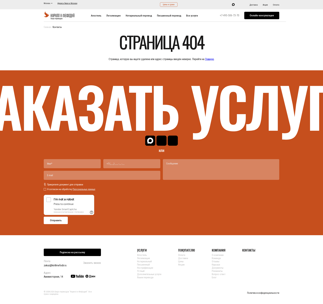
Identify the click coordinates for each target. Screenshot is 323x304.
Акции (265, 5)
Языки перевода (145, 277)
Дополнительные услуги (149, 274)
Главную (209, 59)
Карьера (216, 264)
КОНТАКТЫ (248, 250)
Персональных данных (84, 189)
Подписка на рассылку (72, 252)
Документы (217, 267)
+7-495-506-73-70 (229, 15)
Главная (47, 27)
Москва (47, 3)
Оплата (276, 5)
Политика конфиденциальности (263, 293)
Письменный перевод (169, 15)
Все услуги (192, 15)
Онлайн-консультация (262, 15)
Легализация (113, 15)
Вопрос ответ (218, 274)
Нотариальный (144, 261)
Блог (214, 277)
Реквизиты (217, 271)
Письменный (143, 264)
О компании (218, 255)
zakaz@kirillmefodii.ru (55, 265)
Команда (216, 258)
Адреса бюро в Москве (67, 3)
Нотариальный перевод (139, 15)
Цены (181, 261)
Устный (141, 271)
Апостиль (96, 15)
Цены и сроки (168, 4)
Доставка (253, 5)
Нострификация (145, 267)
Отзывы (215, 261)
